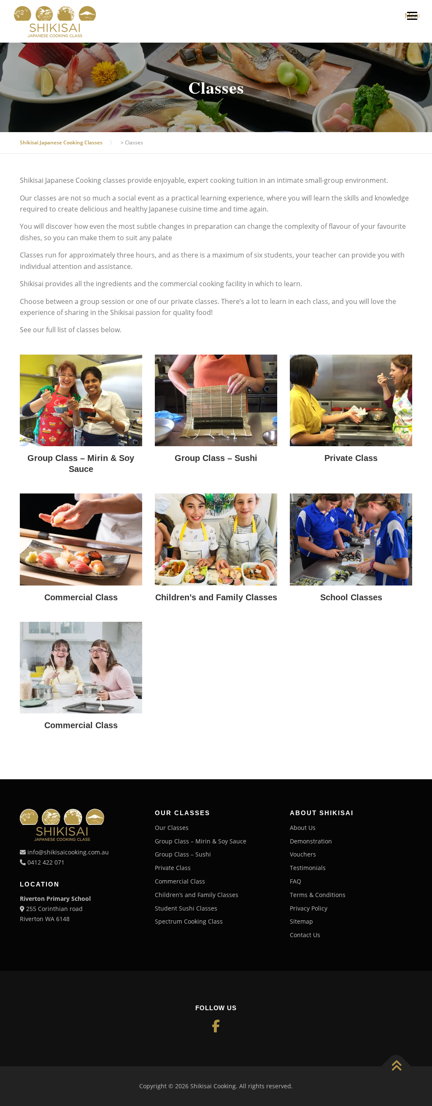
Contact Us (305, 935)
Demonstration (311, 841)
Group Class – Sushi (183, 854)
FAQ (295, 881)
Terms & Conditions (318, 895)
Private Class (173, 868)
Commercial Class (180, 881)
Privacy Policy (308, 908)
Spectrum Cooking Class (189, 921)
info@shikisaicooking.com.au (68, 852)
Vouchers (303, 854)
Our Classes (172, 828)
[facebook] (216, 1026)
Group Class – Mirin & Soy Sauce (200, 841)
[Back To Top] (396, 1067)
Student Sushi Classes (186, 908)
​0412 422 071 (46, 862)
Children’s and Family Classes (196, 895)
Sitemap (301, 921)
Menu (412, 15)
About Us (303, 828)
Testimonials (308, 868)
